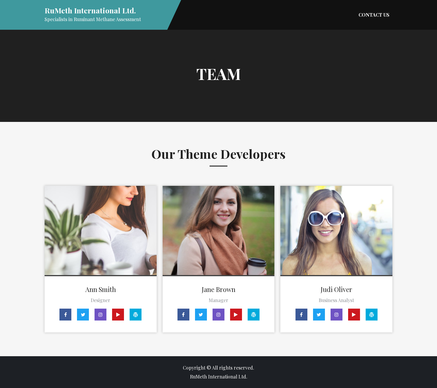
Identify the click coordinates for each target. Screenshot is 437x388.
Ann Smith (100, 289)
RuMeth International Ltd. (90, 10)
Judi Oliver (336, 289)
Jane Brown (218, 289)
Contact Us (374, 15)
